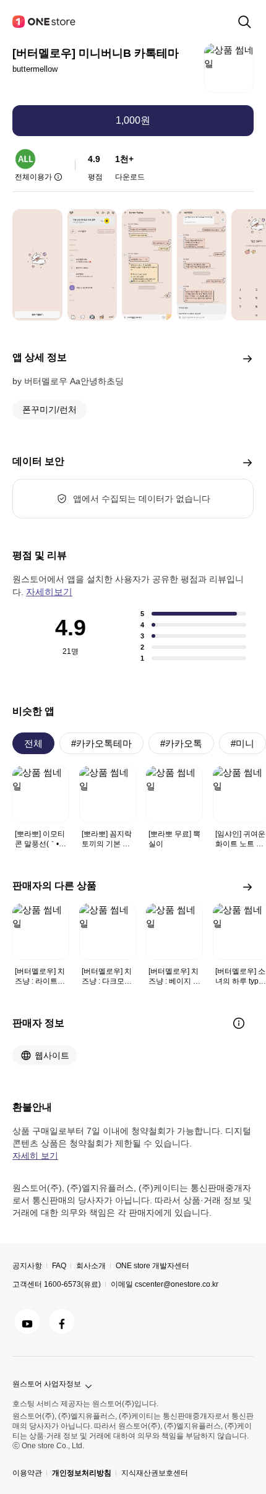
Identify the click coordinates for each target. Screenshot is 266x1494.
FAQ (59, 1265)
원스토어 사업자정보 (46, 1384)
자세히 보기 (35, 1156)
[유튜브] (27, 1321)
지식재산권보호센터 (154, 1473)
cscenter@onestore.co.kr (176, 1284)
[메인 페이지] (44, 21)
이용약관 (27, 1473)
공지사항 (27, 1265)
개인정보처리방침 (81, 1473)
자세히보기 (49, 591)
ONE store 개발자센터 (152, 1265)
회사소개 (91, 1265)
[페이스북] (62, 1321)
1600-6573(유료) (72, 1284)
